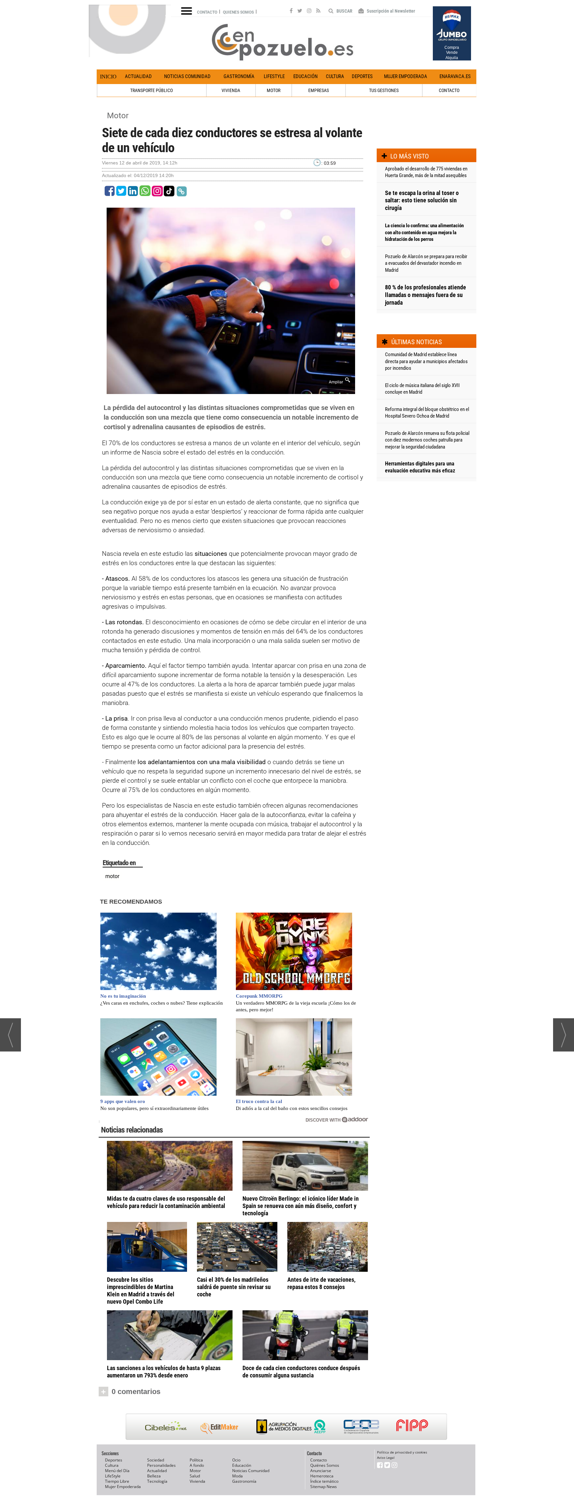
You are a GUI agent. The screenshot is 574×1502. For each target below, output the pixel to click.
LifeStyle (274, 76)
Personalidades (161, 1465)
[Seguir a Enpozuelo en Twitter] (299, 11)
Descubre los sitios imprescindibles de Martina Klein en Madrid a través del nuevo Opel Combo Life (140, 1290)
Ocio (236, 1460)
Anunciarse (320, 1470)
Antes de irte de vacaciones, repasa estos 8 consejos (321, 1283)
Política (196, 1460)
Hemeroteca (322, 1476)
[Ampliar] (231, 390)
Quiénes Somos (324, 1465)
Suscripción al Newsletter (390, 11)
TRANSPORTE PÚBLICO (151, 90)
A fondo (197, 1465)
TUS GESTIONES (384, 90)
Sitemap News (323, 1486)
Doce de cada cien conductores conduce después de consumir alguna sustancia (301, 1371)
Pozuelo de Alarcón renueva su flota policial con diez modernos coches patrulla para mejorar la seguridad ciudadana (427, 440)
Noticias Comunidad (187, 76)
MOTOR (273, 90)
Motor (118, 115)
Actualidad (138, 76)
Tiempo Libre (117, 1481)
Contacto (207, 12)
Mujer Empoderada (405, 76)
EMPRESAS (318, 90)
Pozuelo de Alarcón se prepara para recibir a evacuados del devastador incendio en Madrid (426, 263)
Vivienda (197, 1481)
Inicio (108, 76)
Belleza (154, 1476)
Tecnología (157, 1481)
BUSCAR (343, 11)
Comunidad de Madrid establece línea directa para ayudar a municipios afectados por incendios (426, 361)
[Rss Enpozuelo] (318, 11)
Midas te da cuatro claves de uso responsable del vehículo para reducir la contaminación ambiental (166, 1202)
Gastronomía (239, 76)
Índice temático (324, 1481)
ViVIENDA (231, 90)
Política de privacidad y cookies (402, 1452)
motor (112, 876)
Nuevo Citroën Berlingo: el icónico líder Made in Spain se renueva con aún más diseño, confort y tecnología (300, 1206)
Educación (305, 76)
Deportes (362, 76)
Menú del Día (117, 1470)
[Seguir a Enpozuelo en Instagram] (309, 11)
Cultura (335, 76)
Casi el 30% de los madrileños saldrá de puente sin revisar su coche (234, 1287)
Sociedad (155, 1460)
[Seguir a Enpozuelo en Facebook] (291, 11)
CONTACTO (449, 90)
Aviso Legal (386, 1457)
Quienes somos (238, 12)
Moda (237, 1476)
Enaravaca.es (455, 76)
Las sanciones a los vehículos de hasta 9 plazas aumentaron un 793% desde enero (164, 1371)
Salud (195, 1476)
